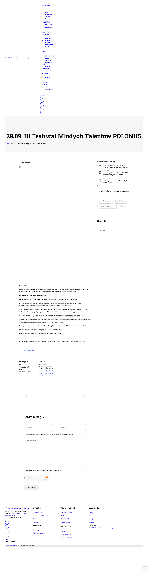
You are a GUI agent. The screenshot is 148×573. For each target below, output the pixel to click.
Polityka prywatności (39, 530)
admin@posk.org (10, 515)
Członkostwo (93, 516)
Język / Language (113, 210)
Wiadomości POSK (38, 516)
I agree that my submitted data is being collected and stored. (43, 470)
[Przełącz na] (92, 84)
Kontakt (35, 522)
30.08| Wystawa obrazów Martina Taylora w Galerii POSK (116, 181)
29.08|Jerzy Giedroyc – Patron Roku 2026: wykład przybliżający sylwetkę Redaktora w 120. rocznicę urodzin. (116, 174)
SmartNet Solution (11, 545)
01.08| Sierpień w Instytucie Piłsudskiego (115, 167)
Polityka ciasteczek (39, 533)
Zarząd (91, 513)
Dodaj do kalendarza (29, 350)
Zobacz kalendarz (102, 186)
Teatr (62, 516)
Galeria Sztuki (65, 519)
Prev (26, 396)
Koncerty (63, 531)
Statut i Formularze (38, 519)
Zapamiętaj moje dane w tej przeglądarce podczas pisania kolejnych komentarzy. (49, 434)
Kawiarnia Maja (65, 522)
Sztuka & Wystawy (66, 537)
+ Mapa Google (48, 371)
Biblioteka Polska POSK (68, 513)
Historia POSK (37, 513)
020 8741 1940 (22, 513)
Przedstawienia (66, 534)
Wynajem (92, 519)
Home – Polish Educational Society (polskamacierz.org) (68, 341)
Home (8, 144)
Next (84, 396)
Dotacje (91, 522)
